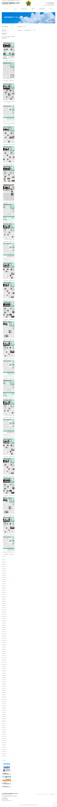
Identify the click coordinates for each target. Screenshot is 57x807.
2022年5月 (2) (4, 651)
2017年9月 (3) (4, 742)
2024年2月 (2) (4, 607)
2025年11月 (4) (4, 577)
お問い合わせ (52, 794)
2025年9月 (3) (4, 581)
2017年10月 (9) (4, 740)
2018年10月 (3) (4, 718)
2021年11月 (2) (4, 662)
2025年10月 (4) (4, 579)
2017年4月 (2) (4, 753)
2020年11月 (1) (4, 681)
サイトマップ (39, 794)
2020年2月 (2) (4, 692)
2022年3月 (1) (4, 653)
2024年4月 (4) (4, 603)
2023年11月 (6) (4, 614)
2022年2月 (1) (4, 655)
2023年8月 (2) (4, 620)
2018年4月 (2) (4, 729)
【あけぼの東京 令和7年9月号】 (8, 164)
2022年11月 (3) (4, 638)
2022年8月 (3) (4, 644)
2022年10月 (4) (4, 640)
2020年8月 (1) (4, 686)
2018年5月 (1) (4, 727)
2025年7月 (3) (4, 583)
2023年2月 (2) (4, 631)
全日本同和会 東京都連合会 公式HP (10, 794)
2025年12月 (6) (4, 575)
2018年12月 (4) (4, 716)
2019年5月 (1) (4, 710)
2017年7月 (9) (4, 747)
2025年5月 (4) (4, 588)
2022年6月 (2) (4, 649)
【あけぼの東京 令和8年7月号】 (8, 60)
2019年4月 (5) (4, 712)
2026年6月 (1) (4, 564)
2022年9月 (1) (4, 642)
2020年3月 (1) (4, 690)
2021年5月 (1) (4, 673)
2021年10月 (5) (4, 664)
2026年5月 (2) (4, 566)
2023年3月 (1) (4, 629)
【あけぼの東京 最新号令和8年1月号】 (9, 124)
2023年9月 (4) (4, 618)
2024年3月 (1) (4, 605)
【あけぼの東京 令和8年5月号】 (8, 80)
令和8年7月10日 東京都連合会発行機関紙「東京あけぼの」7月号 (8, 37)
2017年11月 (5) (4, 738)
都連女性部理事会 (4, 33)
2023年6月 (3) (4, 625)
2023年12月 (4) (4, 612)
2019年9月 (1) (4, 703)
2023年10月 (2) (4, 616)
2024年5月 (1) (4, 601)
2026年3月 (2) (4, 568)
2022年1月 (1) (4, 657)
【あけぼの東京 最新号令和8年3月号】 (9, 102)
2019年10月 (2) (4, 701)
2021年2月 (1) (4, 677)
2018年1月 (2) (4, 734)
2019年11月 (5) (4, 699)
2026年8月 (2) (4, 559)
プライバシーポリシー (46, 794)
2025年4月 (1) (4, 590)
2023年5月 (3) (4, 627)
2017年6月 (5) (4, 749)
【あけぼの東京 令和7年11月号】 (8, 144)
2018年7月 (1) (4, 723)
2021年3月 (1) (4, 675)
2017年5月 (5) (4, 751)
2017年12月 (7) (4, 736)
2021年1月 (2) (4, 679)
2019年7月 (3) (4, 705)
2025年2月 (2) (4, 594)
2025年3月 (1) (4, 592)
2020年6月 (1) (4, 688)
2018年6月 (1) (4, 725)
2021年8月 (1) (4, 666)
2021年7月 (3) (4, 668)
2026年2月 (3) (4, 570)
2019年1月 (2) (4, 714)
